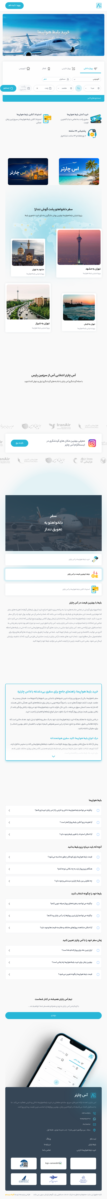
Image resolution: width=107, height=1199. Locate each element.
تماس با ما (46, 1150)
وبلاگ (48, 1139)
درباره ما (47, 1144)
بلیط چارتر (92, 1144)
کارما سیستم (9, 1194)
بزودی (53, 1015)
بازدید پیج (19, 443)
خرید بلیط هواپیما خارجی (86, 1150)
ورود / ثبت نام (14, 5)
